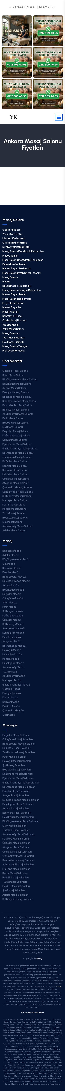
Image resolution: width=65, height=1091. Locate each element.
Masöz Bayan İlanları (14, 294)
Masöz (6, 281)
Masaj (39, 958)
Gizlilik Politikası (11, 229)
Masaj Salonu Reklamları (16, 298)
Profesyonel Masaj (13, 350)
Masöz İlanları (10, 255)
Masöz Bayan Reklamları (16, 268)
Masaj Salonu (10, 277)
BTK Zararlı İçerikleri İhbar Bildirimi (32, 1012)
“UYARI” (58, 986)
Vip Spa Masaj (10, 324)
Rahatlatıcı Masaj (12, 316)
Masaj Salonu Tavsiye (14, 346)
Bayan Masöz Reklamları (16, 285)
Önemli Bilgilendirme (14, 242)
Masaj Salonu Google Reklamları (21, 290)
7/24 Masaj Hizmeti (13, 337)
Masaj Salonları (11, 333)
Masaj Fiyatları (10, 311)
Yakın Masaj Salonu (13, 329)
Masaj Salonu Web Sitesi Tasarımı (21, 272)
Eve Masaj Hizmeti (13, 342)
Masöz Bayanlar (11, 307)
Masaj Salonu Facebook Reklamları (23, 251)
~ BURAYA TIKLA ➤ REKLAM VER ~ (32, 7)
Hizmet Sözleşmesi (13, 238)
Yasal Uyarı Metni (12, 234)
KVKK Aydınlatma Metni (16, 246)
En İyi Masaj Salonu (13, 303)
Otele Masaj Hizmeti (14, 320)
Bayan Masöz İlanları (14, 264)
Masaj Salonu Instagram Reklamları (22, 259)
